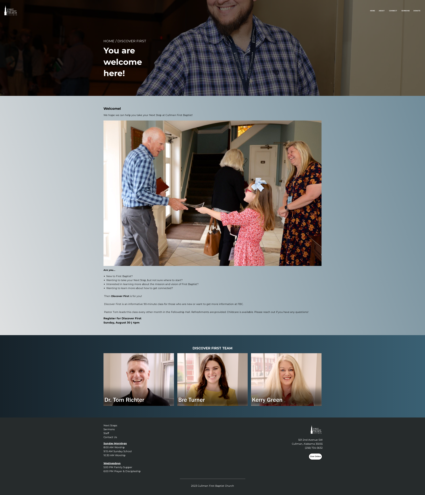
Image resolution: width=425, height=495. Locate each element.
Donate (417, 11)
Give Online (315, 456)
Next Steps (110, 425)
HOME (108, 41)
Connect (393, 11)
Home (372, 11)
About (382, 11)
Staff (106, 433)
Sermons (405, 11)
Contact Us (110, 437)
